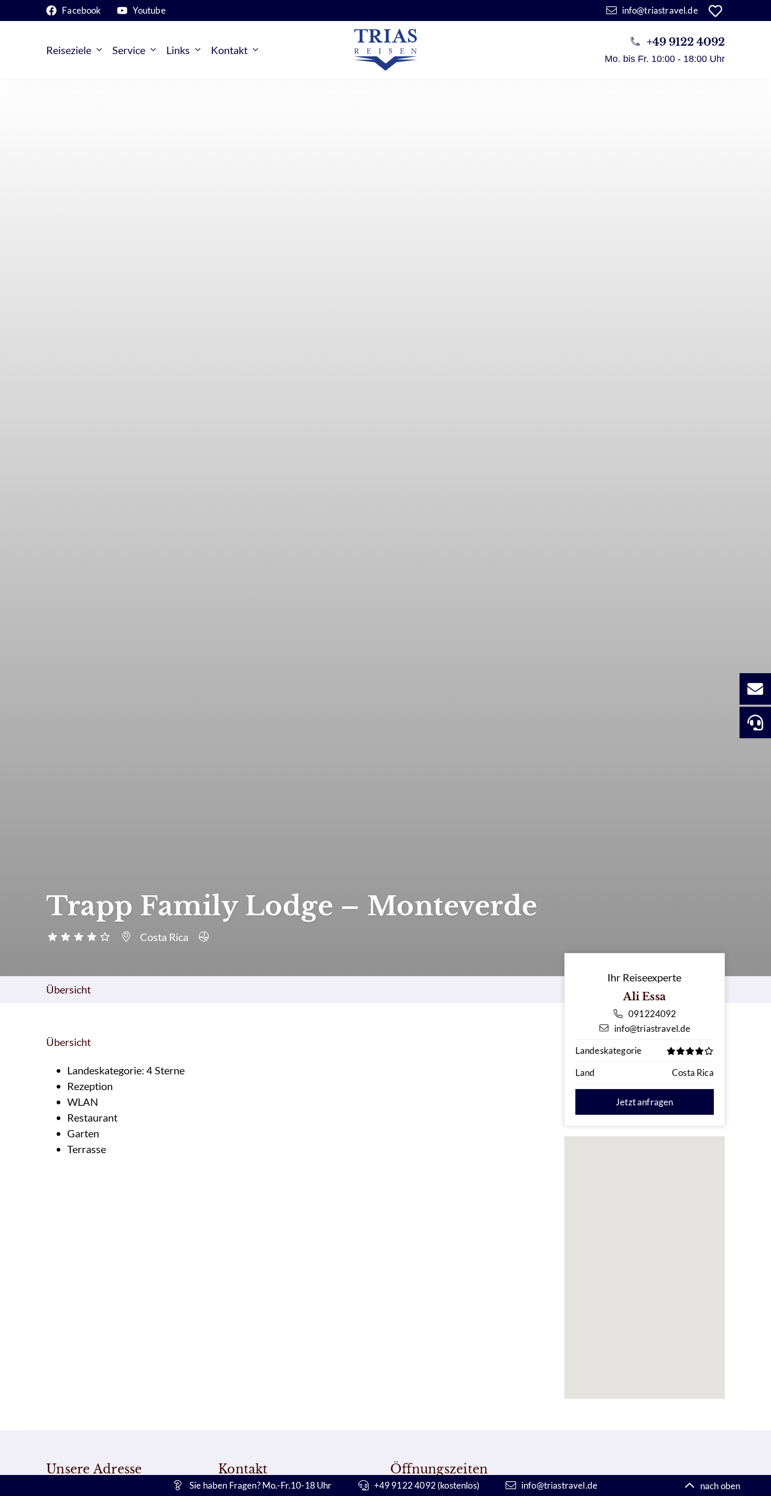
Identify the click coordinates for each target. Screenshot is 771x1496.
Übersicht (68, 989)
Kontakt (229, 50)
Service (128, 50)
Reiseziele (68, 50)
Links (178, 50)
